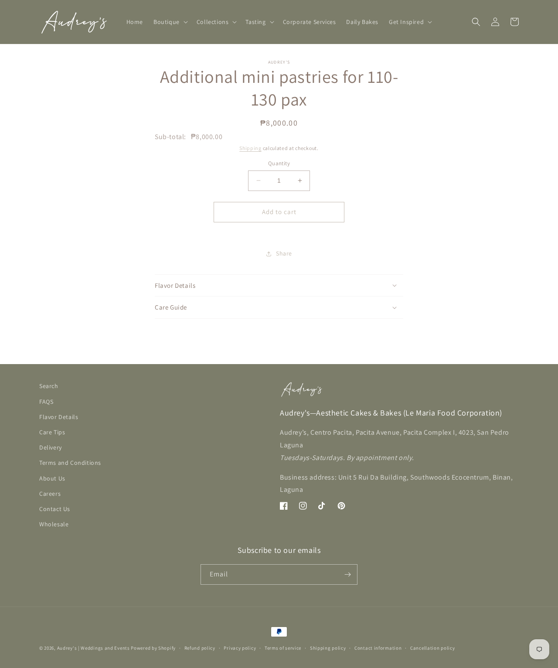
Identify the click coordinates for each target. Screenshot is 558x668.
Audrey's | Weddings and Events (93, 648)
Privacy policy (240, 648)
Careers (50, 494)
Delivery (50, 447)
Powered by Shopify (153, 648)
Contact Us (54, 509)
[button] (169, 22)
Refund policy (199, 648)
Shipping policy (328, 648)
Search (48, 386)
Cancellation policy (432, 648)
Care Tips (52, 432)
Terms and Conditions (70, 463)
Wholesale (53, 524)
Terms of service (283, 648)
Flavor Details (58, 417)
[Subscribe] (347, 574)
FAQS (46, 402)
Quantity (279, 163)
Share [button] (284, 253)
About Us (52, 478)
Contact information (377, 648)
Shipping (250, 148)
